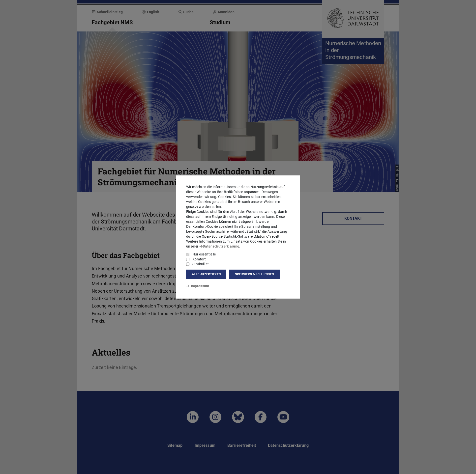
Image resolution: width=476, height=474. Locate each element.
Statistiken (200, 264)
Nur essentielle (204, 254)
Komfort (199, 259)
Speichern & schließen (254, 274)
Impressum (200, 286)
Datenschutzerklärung (221, 246)
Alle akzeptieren (206, 274)
